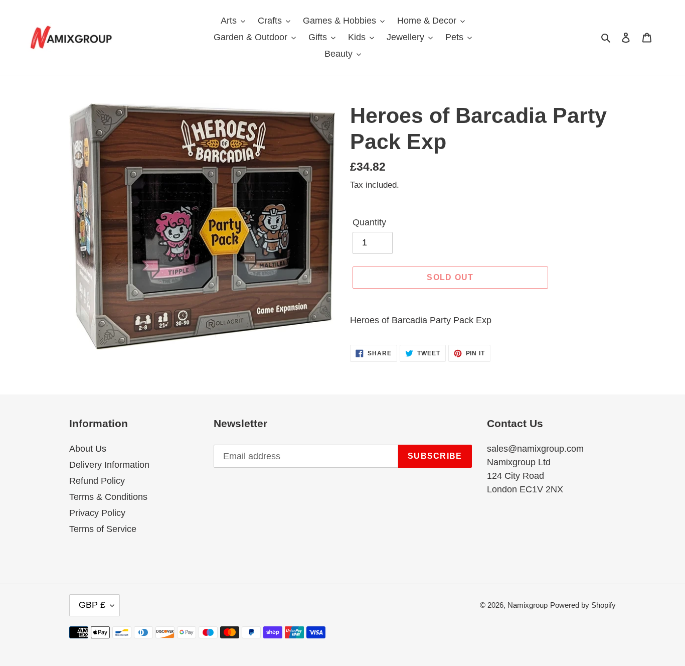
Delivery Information (109, 465)
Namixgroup (527, 605)
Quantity (369, 222)
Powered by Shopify (583, 605)
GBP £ (92, 605)
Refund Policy (97, 481)
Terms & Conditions (108, 497)
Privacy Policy (97, 513)
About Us (87, 449)
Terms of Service (102, 529)
